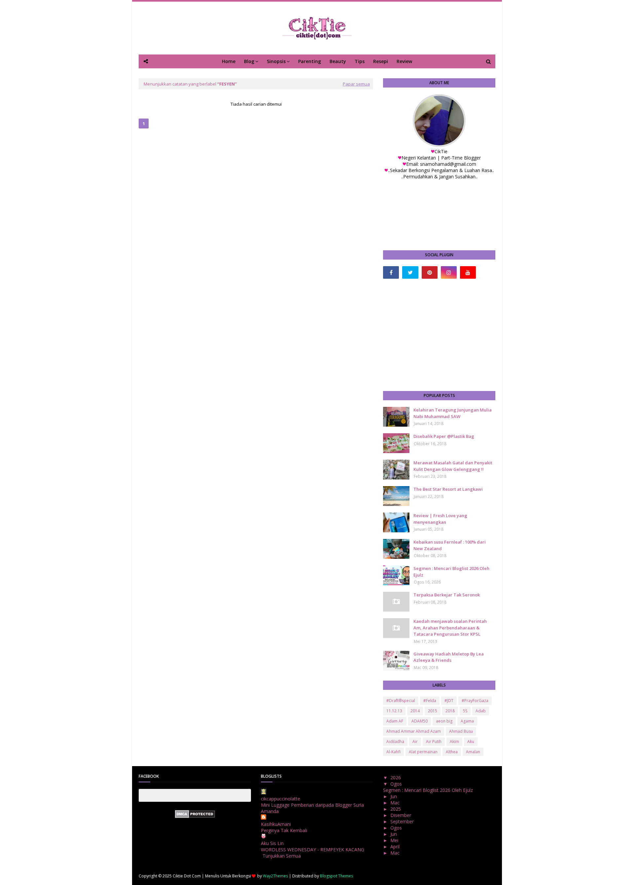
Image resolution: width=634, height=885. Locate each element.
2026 (396, 777)
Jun (394, 796)
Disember (401, 815)
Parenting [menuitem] (309, 61)
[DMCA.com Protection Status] (195, 816)
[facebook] (391, 272)
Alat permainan (423, 752)
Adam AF (394, 721)
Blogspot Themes (336, 876)
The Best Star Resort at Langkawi (448, 489)
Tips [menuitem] (360, 61)
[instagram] (449, 272)
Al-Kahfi (393, 752)
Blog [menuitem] (249, 61)
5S (465, 711)
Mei (395, 840)
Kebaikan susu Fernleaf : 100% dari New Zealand (449, 545)
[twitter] (410, 272)
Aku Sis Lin (272, 843)
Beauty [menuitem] (338, 61)
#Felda (429, 700)
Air (415, 741)
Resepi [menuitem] (380, 61)
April (395, 846)
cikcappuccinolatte (280, 799)
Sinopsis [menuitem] (276, 61)
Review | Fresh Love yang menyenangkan (440, 519)
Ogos (396, 784)
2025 (396, 809)
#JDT (448, 700)
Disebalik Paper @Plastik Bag (443, 436)
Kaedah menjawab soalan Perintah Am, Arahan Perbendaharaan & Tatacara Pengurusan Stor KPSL (450, 627)
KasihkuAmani (276, 824)
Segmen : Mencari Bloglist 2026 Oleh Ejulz (451, 571)
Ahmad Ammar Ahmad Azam (413, 731)
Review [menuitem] (404, 61)
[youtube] (468, 272)
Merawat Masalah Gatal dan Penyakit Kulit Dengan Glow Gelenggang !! (452, 466)
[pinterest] (430, 272)
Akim (454, 741)
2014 (415, 711)
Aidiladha (395, 741)
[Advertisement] (439, 335)
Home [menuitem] (228, 61)
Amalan (473, 752)
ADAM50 (419, 721)
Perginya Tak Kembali (284, 830)
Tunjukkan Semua (282, 856)
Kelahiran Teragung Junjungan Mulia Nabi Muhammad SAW (452, 413)
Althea (452, 752)
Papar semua (356, 84)
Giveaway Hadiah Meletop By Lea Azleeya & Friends (448, 657)
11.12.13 (394, 711)
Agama (467, 721)
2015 (432, 711)
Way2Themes (275, 876)
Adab (481, 711)
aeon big (444, 721)
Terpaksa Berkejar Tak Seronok (446, 595)
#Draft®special (400, 700)
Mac (395, 802)
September (402, 821)
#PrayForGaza (475, 700)
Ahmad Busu (461, 731)
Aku (470, 741)
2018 (450, 711)
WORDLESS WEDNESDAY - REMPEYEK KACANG (312, 849)
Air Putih (433, 741)
